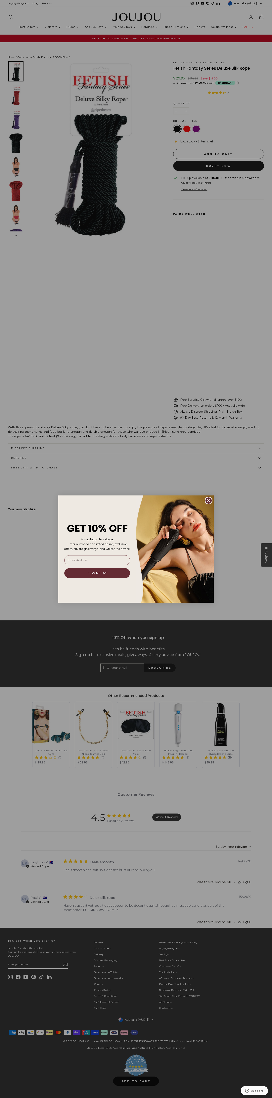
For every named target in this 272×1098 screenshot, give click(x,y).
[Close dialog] (208, 500)
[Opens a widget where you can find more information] (254, 1091)
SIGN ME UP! (97, 573)
